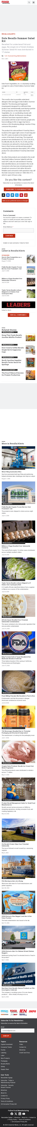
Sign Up (6, 1036)
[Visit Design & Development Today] (4, 1011)
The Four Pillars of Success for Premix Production (13, 374)
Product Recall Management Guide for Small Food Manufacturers (18, 804)
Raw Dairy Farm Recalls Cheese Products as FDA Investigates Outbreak (18, 989)
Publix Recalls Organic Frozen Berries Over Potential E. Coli (12, 268)
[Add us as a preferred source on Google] (26, 195)
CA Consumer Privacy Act (19, 1121)
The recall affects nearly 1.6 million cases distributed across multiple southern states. (18, 551)
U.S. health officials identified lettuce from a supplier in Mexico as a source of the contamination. (18, 588)
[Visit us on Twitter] (16, 1113)
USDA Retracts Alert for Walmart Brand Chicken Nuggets (18, 952)
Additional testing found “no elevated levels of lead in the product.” (18, 956)
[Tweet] (17, 195)
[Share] (8, 195)
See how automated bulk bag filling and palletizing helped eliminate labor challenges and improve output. (18, 475)
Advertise (17, 1117)
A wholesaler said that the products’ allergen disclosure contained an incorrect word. (15, 699)
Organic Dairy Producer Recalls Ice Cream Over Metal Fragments (18, 767)
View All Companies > (18, 315)
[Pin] (21, 195)
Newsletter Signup (6, 1117)
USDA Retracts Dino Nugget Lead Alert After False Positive (17, 917)
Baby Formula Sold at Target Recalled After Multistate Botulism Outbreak (16, 657)
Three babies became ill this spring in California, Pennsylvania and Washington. (17, 662)
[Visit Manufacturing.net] (14, 1014)
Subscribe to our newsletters (18, 189)
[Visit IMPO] (32, 1011)
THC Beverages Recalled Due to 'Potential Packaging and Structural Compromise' (16, 732)
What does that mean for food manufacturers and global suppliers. (17, 884)
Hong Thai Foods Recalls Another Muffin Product (12, 336)
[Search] (29, 2)
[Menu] (33, 2)
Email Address (8, 227)
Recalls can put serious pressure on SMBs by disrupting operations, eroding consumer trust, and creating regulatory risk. (17, 809)
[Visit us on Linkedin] (19, 1113)
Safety (5, 878)
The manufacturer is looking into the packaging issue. (18, 735)
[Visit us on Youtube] (23, 1113)
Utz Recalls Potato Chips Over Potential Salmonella (15, 845)
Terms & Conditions (25, 1119)
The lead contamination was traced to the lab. (16, 920)
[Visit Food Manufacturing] (14, 1011)
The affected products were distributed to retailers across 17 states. (17, 771)
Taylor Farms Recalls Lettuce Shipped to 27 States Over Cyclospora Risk (11, 291)
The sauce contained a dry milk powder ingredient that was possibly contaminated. (18, 625)
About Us (24, 1117)
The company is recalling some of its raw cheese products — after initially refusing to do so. (17, 993)
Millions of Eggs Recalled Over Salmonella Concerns (12, 279)
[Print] (3, 195)
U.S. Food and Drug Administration (15, 56)
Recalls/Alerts (8, 34)
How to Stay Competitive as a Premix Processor (11, 258)
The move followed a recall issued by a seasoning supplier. (17, 849)
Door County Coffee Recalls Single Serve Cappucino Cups (13, 350)
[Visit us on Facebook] (12, 1113)
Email (2, 1027)
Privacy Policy (12, 1119)
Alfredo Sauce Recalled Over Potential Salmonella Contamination (15, 621)
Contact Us (32, 1117)
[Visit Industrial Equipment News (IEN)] (23, 1011)
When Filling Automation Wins (11, 472)
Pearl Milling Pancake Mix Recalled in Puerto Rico (18, 696)
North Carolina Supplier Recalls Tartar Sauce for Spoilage (11, 362)
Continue (9, 236)
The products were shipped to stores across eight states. (17, 512)
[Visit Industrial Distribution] (4, 1014)
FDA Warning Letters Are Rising (12, 881)
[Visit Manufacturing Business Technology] (23, 1014)
